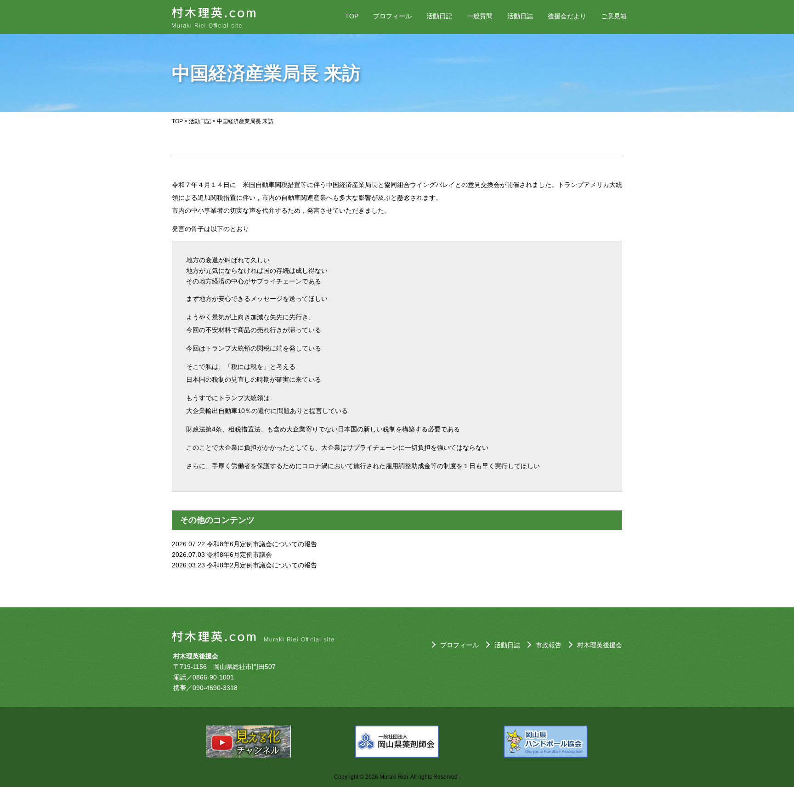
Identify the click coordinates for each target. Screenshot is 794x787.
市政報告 (548, 645)
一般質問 (480, 16)
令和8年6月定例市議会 (239, 554)
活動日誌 (520, 16)
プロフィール (392, 16)
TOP (351, 16)
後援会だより (567, 16)
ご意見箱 (614, 16)
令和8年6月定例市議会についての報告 (262, 544)
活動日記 (439, 16)
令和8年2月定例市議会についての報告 (262, 565)
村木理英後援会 (599, 645)
